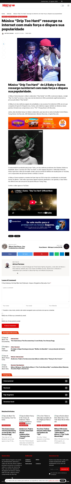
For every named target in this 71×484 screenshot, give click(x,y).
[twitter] (61, 1)
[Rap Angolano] (35, 395)
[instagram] (64, 1)
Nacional (63, 425)
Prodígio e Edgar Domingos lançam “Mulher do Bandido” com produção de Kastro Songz (38, 349)
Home (3, 13)
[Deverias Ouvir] (35, 401)
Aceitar (63, 480)
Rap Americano (22, 16)
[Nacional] (35, 388)
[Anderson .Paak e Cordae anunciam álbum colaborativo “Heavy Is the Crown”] (6, 358)
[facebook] (59, 1)
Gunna (11, 236)
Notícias (9, 13)
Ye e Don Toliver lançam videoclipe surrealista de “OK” (44, 431)
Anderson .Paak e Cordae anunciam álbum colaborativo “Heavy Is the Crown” (37, 359)
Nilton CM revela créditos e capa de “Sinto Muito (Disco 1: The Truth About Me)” (61, 432)
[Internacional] (35, 381)
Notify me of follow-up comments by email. (14, 315)
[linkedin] (68, 1)
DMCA (37, 459)
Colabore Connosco (28, 460)
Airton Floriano (9, 33)
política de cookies (54, 480)
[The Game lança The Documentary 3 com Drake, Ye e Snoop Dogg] (6, 340)
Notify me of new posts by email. (11, 321)
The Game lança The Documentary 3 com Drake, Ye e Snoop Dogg (32, 341)
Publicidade (28, 463)
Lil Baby (17, 236)
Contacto (38, 463)
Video (39, 425)
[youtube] (66, 1)
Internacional (12, 16)
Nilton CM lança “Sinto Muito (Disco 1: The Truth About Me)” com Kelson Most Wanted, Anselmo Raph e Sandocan (39, 368)
